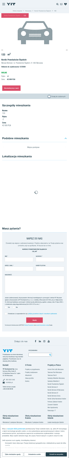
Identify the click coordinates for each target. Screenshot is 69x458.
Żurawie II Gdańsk (53, 405)
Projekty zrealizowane (31, 372)
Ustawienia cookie (34, 454)
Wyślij (35, 320)
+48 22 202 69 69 (8, 389)
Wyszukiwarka (33, 350)
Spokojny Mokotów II (53, 381)
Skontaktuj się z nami (11, 88)
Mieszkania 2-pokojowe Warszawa (12, 422)
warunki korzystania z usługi (42, 325)
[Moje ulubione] (65, 4)
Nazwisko (39, 256)
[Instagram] (44, 341)
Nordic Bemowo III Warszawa (56, 390)
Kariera (27, 381)
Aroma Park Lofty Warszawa (56, 369)
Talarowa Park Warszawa (55, 372)
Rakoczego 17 (52, 410)
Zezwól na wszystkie (56, 454)
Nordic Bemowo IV (53, 393)
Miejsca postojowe (33, 147)
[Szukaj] (50, 354)
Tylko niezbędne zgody (13, 454)
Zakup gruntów (29, 378)
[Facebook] (35, 341)
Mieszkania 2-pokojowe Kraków (34, 422)
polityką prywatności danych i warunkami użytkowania (42, 313)
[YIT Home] (11, 4)
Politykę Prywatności (29, 325)
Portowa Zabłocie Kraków (55, 402)
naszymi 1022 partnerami (16, 429)
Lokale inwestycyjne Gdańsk (56, 422)
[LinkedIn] (39, 341)
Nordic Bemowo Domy (54, 396)
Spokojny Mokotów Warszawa (56, 378)
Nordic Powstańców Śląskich (12, 15)
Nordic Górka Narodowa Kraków (57, 399)
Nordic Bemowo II (53, 387)
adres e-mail (9, 265)
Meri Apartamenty (53, 407)
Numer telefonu (40, 265)
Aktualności (28, 375)
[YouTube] (48, 341)
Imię (6, 256)
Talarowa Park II (52, 375)
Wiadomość (8, 275)
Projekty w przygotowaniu (32, 369)
